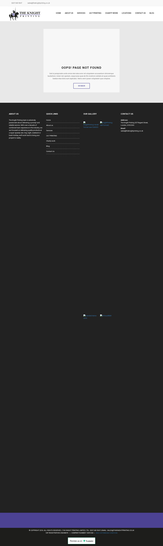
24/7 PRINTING (95, 13)
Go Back (81, 86)
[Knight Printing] (24, 13)
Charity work (111, 13)
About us (69, 13)
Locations (126, 13)
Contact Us (140, 13)
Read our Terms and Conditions (106, 533)
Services (81, 13)
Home (58, 13)
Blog (152, 13)
